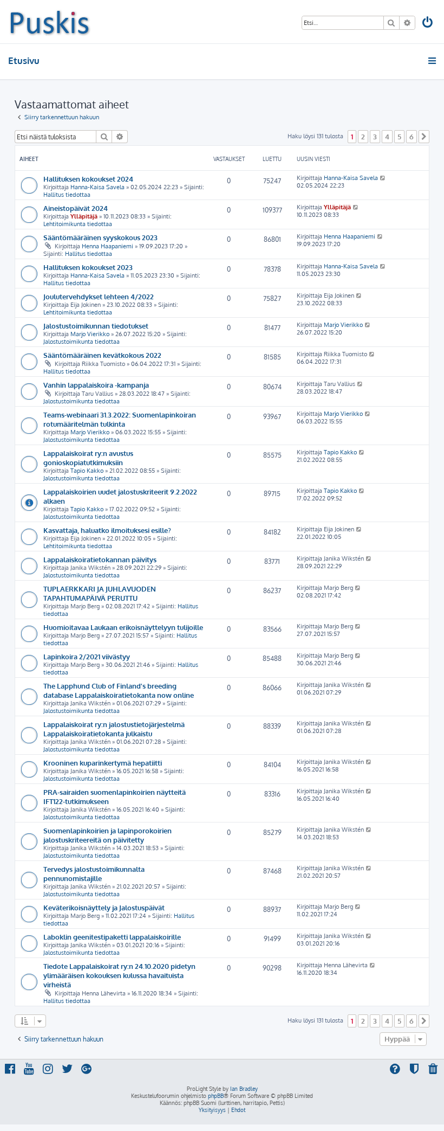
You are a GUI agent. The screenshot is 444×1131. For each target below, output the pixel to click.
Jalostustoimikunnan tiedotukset (95, 325)
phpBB (216, 1096)
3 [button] (375, 136)
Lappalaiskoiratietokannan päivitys (99, 559)
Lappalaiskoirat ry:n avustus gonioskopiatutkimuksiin (88, 457)
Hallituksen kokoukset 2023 (88, 267)
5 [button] (399, 136)
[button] (424, 136)
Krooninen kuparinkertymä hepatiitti (102, 762)
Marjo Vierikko (89, 334)
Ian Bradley (244, 1088)
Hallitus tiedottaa (66, 194)
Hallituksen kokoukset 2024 (88, 178)
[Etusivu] (49, 21)
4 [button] (387, 136)
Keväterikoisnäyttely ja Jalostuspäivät (104, 907)
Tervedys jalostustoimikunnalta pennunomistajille (94, 873)
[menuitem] (428, 23)
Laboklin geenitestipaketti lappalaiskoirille (112, 936)
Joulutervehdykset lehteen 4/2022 (98, 296)
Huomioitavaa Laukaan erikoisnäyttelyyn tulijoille (123, 627)
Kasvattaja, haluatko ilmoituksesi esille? (107, 530)
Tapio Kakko (86, 470)
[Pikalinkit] (433, 60)
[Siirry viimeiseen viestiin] (383, 178)
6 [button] (411, 136)
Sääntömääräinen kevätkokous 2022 (102, 354)
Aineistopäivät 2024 (75, 208)
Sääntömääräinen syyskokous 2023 (100, 237)
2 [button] (363, 136)
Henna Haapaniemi (107, 246)
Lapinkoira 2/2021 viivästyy (86, 656)
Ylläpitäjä (83, 216)
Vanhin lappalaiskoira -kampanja (96, 384)
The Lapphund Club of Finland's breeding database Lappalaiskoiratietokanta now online (118, 690)
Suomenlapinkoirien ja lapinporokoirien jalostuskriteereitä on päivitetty (107, 835)
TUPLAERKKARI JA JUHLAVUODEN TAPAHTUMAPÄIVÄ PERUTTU (99, 593)
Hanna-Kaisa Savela (97, 187)
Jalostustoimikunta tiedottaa (81, 341)
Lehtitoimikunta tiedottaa (77, 224)
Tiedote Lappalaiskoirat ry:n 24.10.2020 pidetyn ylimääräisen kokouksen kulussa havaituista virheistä (119, 975)
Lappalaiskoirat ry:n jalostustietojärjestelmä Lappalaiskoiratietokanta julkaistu (114, 728)
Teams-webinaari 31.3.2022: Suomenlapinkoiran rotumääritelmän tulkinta (119, 419)
